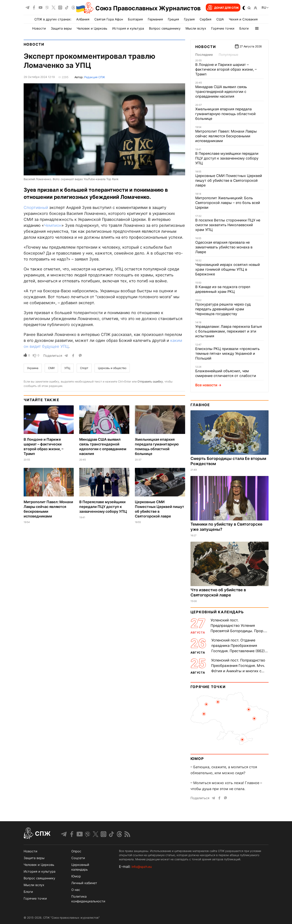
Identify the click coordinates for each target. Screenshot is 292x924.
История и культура (128, 28)
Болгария (135, 19)
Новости (39, 28)
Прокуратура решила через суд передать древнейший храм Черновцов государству (223, 309)
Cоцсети (78, 858)
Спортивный (36, 207)
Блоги (244, 28)
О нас (75, 890)
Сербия (205, 19)
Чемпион (53, 225)
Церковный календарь (217, 612)
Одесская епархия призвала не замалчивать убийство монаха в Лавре (223, 247)
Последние (204, 55)
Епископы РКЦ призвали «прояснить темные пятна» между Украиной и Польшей (227, 353)
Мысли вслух (196, 28)
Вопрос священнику (165, 28)
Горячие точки (222, 28)
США (220, 19)
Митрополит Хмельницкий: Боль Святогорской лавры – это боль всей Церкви (227, 203)
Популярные (228, 55)
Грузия (189, 19)
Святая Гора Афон (108, 19)
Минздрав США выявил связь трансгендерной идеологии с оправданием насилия (221, 91)
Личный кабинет (84, 883)
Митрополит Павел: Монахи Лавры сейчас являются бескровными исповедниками (226, 136)
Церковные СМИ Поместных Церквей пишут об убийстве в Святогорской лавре (228, 180)
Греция (173, 19)
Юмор (197, 759)
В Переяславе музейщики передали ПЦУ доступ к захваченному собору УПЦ (103, 506)
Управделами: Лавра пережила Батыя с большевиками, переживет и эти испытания (228, 331)
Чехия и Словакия (243, 19)
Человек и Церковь (92, 28)
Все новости (206, 385)
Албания (82, 19)
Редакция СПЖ (94, 77)
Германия (155, 19)
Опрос (76, 851)
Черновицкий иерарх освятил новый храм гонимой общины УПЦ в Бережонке (227, 269)
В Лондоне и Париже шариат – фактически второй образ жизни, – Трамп (226, 69)
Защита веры (61, 28)
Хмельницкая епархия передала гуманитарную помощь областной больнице (225, 114)
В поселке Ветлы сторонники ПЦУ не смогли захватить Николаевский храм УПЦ (227, 225)
